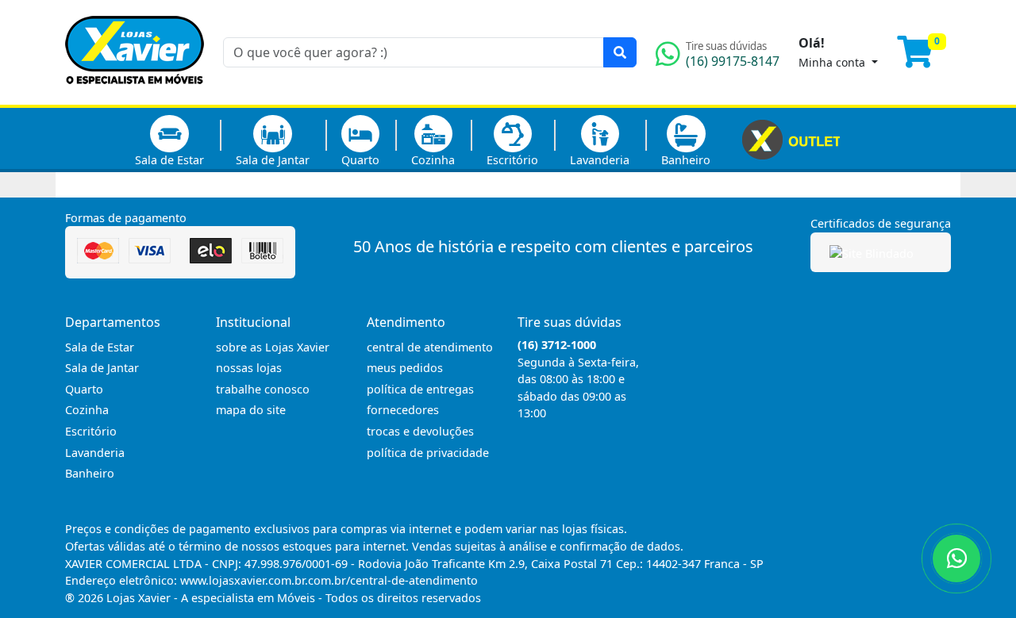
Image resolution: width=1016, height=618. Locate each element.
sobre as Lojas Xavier (272, 347)
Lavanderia (599, 159)
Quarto (360, 159)
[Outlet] (791, 138)
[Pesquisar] (620, 52)
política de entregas (420, 389)
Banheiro (685, 159)
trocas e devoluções (420, 431)
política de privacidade (428, 452)
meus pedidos (405, 367)
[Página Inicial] (134, 95)
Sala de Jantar (273, 159)
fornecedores (403, 409)
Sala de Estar (169, 159)
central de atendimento (430, 347)
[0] (924, 58)
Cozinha (433, 159)
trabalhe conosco (263, 389)
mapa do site (251, 409)
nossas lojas (249, 367)
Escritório (512, 159)
